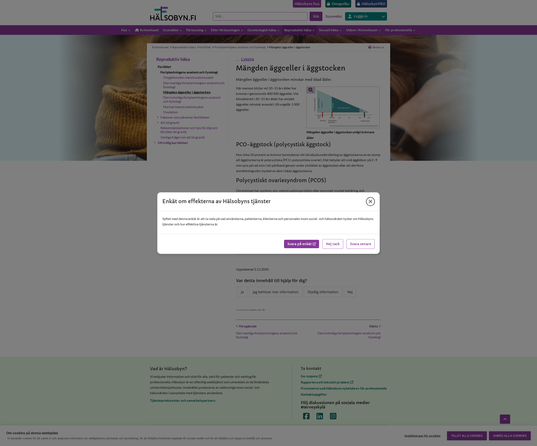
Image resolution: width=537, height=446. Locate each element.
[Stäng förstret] (370, 201)
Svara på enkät (299, 244)
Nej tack (333, 244)
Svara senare (360, 244)
